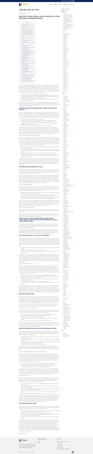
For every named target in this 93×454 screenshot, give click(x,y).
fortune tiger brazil (28, 431)
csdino (64, 195)
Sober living (65, 303)
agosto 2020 (65, 87)
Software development (66, 304)
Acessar (64, 333)
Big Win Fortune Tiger (25, 41)
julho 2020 (65, 88)
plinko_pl (64, 292)
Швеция (64, 327)
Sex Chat (64, 299)
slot (64, 300)
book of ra (65, 172)
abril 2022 (65, 72)
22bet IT (64, 140)
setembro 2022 (65, 66)
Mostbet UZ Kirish (66, 254)
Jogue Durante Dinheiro (25, 70)
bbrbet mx (65, 162)
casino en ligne (65, 178)
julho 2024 (65, 39)
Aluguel (65, 4)
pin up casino (65, 276)
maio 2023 (65, 56)
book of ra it (65, 173)
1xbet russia (65, 134)
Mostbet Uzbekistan (66, 255)
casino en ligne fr (66, 179)
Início (51, 4)
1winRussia (65, 107)
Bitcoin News (65, 168)
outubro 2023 (65, 50)
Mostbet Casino (65, 234)
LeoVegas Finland (66, 218)
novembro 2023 (65, 49)
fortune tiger (57, 117)
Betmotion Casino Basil (67, 167)
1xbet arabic (65, 112)
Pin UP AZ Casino (66, 272)
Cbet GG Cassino (66, 190)
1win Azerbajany (65, 97)
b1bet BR (64, 156)
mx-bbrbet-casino (66, 260)
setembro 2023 (65, 51)
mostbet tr (65, 250)
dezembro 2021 (65, 77)
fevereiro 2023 (65, 60)
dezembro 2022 (65, 62)
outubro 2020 (65, 84)
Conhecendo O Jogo (25, 57)
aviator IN (64, 147)
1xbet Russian (65, 135)
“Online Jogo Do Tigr (29, 10)
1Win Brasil (65, 98)
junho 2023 (65, 55)
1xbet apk (64, 109)
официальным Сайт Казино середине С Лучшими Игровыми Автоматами (68, 22)
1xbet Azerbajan (65, 114)
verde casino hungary (66, 310)
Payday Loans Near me (67, 267)
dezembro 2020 (66, 83)
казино (64, 321)
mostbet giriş (65, 239)
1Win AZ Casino (65, 96)
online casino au (65, 261)
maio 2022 (65, 71)
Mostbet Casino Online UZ (67, 238)
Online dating (65, 262)
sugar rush (65, 305)
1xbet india (65, 124)
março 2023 (65, 59)
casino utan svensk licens (67, 184)
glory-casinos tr (65, 205)
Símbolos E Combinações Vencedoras (28, 31)
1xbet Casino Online (66, 120)
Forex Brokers (65, 200)
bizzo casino (65, 169)
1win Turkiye (65, 106)
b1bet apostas (65, 155)
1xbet (64, 108)
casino (64, 177)
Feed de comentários (66, 335)
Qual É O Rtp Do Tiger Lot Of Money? (27, 58)
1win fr (64, 102)
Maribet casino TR (66, 223)
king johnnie (65, 217)
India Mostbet (65, 210)
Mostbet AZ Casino (66, 229)
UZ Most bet (65, 309)
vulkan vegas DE (65, 315)
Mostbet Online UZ (66, 245)
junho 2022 (65, 70)
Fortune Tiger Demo (25, 59)
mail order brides (66, 222)
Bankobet (64, 158)
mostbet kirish (65, 243)
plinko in (64, 289)
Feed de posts (65, 334)
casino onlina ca (65, 180)
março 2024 (65, 44)
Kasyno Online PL (66, 216)
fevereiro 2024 (65, 45)
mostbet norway (65, 244)
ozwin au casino (65, 265)
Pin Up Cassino (65, 278)
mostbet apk (65, 227)
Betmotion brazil (66, 166)
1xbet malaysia (65, 129)
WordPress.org (65, 336)
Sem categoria (65, 298)
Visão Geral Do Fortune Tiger (26, 79)
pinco (64, 282)
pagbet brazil (65, 266)
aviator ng (64, 151)
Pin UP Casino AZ (66, 277)
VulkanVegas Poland (66, 320)
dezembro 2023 (65, 48)
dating (64, 196)
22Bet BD (64, 139)
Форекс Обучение (66, 326)
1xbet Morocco (65, 130)
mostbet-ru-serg (66, 256)
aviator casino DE (66, 145)
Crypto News (65, 194)
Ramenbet (65, 294)
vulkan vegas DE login (66, 316)
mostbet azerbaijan (66, 232)
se (63, 297)
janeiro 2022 (65, 76)
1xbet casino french (66, 119)
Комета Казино (65, 322)
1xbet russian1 (65, 136)
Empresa (55, 4)
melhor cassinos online (67, 226)
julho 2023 (65, 54)
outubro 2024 (65, 35)
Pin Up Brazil (65, 275)
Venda (60, 4)
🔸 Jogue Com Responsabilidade (27, 30)
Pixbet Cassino (65, 287)
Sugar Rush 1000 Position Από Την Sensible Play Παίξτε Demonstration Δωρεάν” (68, 18)
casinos (64, 188)
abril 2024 (65, 43)
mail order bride (65, 221)
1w (63, 95)
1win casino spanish (66, 101)
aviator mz (65, 150)
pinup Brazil (65, 286)
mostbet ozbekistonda (66, 248)
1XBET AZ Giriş (65, 113)
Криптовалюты (65, 324)
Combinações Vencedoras (26, 49)
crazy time (65, 193)
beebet (64, 163)
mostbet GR (65, 240)
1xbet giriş (65, 123)
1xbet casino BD (65, 118)
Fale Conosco (71, 4)
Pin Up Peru (65, 281)
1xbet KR (64, 128)
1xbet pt (64, 131)
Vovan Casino (65, 314)
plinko (64, 288)
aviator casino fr (65, 146)
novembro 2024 (65, 34)
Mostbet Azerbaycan (66, 233)
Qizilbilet (64, 293)
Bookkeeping (65, 174)
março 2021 (65, 81)
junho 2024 (65, 40)
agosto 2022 (65, 67)
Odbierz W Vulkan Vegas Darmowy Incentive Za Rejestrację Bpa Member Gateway (68, 25)
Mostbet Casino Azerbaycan (67, 237)
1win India (64, 103)
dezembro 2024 (65, 33)
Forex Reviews (65, 201)
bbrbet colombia (66, 161)
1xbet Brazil (65, 117)
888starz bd (65, 141)
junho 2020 (65, 89)
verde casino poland (66, 311)
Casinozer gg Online (66, 189)
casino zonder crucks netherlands (68, 185)
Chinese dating (65, 191)
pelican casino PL (66, 270)
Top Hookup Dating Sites (67, 308)
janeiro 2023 (65, 61)
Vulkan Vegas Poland (66, 319)
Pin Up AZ (65, 271)
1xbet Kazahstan (65, 125)
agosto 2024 (65, 38)
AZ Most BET (65, 152)
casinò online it (65, 183)
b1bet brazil (65, 157)
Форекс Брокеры (66, 325)
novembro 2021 (65, 78)
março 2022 (65, 73)
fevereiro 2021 (65, 82)
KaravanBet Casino (66, 215)
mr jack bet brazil (66, 259)
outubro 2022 (65, 65)
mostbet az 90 (65, 228)
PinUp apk (65, 283)
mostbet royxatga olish (67, 249)
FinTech (64, 199)
